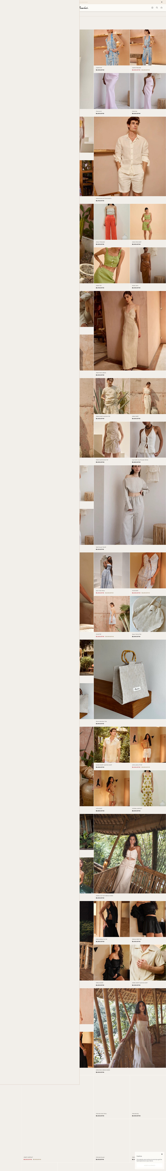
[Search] (157, 8)
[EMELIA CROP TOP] (148, 919)
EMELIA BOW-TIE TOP (101, 939)
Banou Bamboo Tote (101, 721)
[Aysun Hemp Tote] (148, 614)
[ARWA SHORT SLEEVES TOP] (112, 396)
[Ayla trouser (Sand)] (130, 505)
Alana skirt (99, 111)
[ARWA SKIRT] (148, 396)
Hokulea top (135, 1113)
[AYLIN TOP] (112, 614)
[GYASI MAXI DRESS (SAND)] (130, 1028)
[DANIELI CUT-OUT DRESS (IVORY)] (130, 853)
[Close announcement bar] (161, 2)
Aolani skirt (135, 285)
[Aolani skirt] (148, 265)
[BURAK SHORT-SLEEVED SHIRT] (112, 745)
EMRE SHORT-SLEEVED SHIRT (140, 983)
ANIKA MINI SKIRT (136, 242)
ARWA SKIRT (135, 416)
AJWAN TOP (99, 67)
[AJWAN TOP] (112, 47)
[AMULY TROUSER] (112, 222)
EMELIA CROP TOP (137, 939)
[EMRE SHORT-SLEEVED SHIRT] (148, 963)
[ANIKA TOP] (112, 265)
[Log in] (152, 8)
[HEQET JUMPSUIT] (58, 1115)
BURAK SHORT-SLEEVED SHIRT (104, 765)
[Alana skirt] (112, 91)
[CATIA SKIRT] (112, 788)
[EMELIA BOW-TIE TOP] (112, 919)
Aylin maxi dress (100, 590)
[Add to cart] (90, 33)
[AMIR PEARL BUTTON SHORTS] (130, 156)
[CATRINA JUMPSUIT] (148, 788)
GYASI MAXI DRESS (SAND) (103, 1070)
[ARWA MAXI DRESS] (130, 330)
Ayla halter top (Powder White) (140, 460)
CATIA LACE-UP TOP (137, 765)
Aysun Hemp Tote (136, 634)
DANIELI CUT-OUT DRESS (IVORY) (104, 895)
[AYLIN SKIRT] (148, 570)
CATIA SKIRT (99, 808)
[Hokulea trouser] (112, 1137)
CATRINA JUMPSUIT (137, 808)
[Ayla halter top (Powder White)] (148, 440)
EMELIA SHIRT (99, 983)
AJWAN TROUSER (136, 67)
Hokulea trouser (100, 1157)
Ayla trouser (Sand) (101, 547)
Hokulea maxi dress (101, 1113)
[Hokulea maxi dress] (112, 1093)
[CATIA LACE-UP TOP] (148, 745)
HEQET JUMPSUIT (28, 1157)
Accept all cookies (149, 1165)
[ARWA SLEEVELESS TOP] (112, 440)
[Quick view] (126, 33)
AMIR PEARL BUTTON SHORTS (103, 198)
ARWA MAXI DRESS (101, 373)
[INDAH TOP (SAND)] (148, 1137)
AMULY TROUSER (100, 242)
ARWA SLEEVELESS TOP (102, 460)
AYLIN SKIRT (135, 590)
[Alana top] (148, 91)
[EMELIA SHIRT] (112, 963)
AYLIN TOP (98, 634)
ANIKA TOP (99, 285)
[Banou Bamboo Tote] (130, 679)
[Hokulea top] (148, 1093)
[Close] (162, 1154)
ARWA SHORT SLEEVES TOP (103, 416)
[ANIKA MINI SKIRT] (148, 222)
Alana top (134, 111)
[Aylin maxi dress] (112, 570)
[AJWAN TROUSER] (148, 47)
